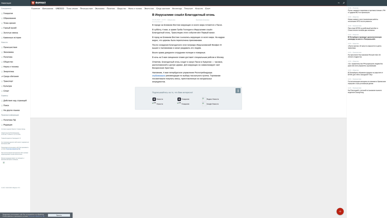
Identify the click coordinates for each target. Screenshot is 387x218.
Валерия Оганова (202, 20)
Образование (47, 8)
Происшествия (86, 8)
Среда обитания (163, 8)
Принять (59, 215)
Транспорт (188, 8)
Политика (111, 8)
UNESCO (60, 8)
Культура (199, 8)
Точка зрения (72, 8)
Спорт (207, 8)
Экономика (99, 8)
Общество (121, 8)
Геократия (35, 8)
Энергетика (149, 8)
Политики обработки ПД (36, 216)
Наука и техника (135, 8)
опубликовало (158, 75)
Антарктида (177, 8)
